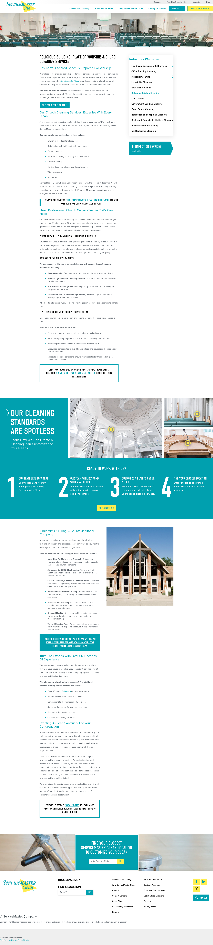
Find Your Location (200, 8)
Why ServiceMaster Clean (131, 8)
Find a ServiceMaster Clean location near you (88, 200)
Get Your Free (53, 105)
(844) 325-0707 (72, 805)
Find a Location (69, 887)
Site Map (3, 940)
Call (175, 8)
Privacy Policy (150, 906)
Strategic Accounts (157, 8)
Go (120, 861)
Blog (208, 2)
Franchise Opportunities (177, 2)
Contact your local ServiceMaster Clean (75, 373)
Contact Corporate (120, 896)
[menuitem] (79, 8)
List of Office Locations (154, 896)
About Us (196, 2)
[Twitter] (196, 889)
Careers (157, 2)
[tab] (172, 66)
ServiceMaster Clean (70, 81)
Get (105, 508)
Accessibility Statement (122, 906)
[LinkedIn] (204, 882)
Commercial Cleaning (79, 8)
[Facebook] (196, 882)
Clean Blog (117, 901)
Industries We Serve (104, 8)
